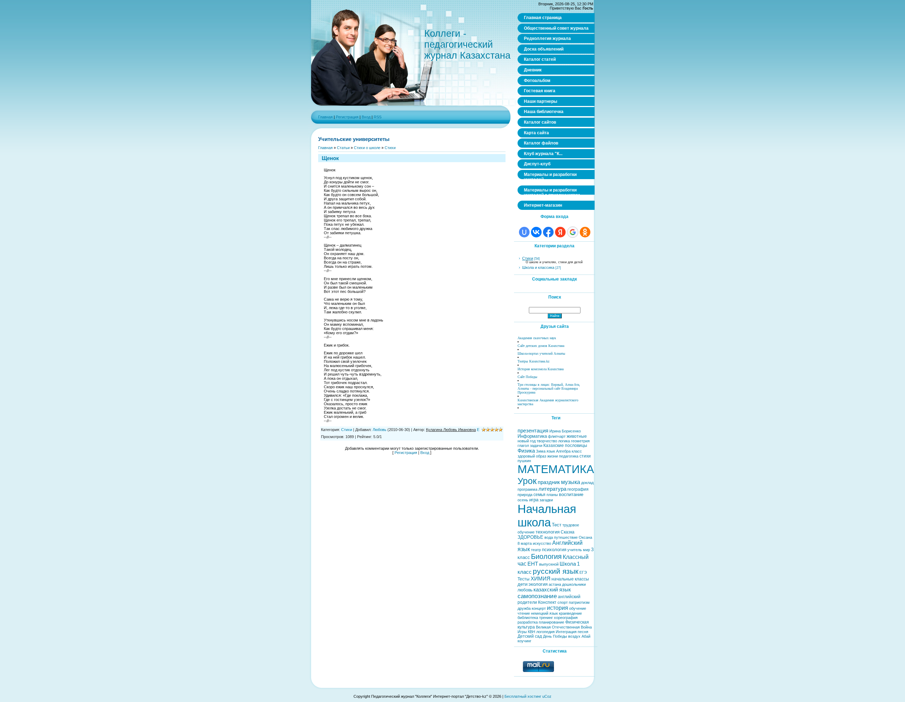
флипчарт (557, 436)
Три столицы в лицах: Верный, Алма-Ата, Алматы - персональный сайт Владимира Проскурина (549, 388)
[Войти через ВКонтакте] (536, 232)
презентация (533, 430)
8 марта (525, 543)
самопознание (537, 596)
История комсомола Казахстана (541, 369)
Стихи (390, 148)
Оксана (585, 537)
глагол (523, 445)
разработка (528, 622)
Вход (366, 117)
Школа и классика (538, 267)
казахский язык (552, 589)
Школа (568, 564)
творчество (547, 441)
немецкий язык (544, 613)
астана (555, 584)
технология (548, 532)
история (557, 608)
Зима (540, 451)
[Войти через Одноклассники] (585, 232)
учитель (574, 550)
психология (554, 549)
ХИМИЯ (540, 579)
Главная (325, 117)
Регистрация (347, 117)
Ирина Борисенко (565, 431)
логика (564, 441)
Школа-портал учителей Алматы (541, 353)
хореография (566, 617)
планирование (551, 622)
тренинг (546, 617)
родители (527, 602)
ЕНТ (532, 564)
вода (548, 537)
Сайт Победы (527, 377)
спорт (562, 602)
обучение (577, 608)
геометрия (580, 441)
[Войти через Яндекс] (560, 232)
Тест (556, 524)
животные (577, 436)
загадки (546, 500)
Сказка (567, 532)
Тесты (524, 579)
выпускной (549, 564)
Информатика (532, 436)
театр (536, 550)
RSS (377, 117)
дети (522, 584)
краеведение (570, 613)
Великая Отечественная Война (564, 627)
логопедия (545, 632)
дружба (524, 608)
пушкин (524, 461)
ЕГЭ (583, 572)
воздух (574, 636)
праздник (549, 482)
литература (552, 489)
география (578, 489)
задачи (536, 445)
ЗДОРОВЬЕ (530, 537)
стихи (585, 456)
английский (569, 596)
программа (527, 489)
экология (538, 584)
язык (551, 451)
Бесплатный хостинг (522, 696)
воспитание (571, 494)
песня (583, 632)
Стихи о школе (367, 148)
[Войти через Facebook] (548, 232)
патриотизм (579, 602)
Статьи (343, 148)
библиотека (528, 617)
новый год (527, 441)
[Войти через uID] (524, 232)
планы (552, 494)
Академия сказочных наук (537, 338)
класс (577, 451)
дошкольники (574, 584)
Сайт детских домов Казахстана (541, 346)
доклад (587, 482)
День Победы (555, 636)
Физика (526, 451)
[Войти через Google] (572, 232)
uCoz (546, 696)
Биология (546, 556)
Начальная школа (547, 515)
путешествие (566, 537)
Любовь (379, 429)
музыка (570, 482)
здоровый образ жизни (538, 456)
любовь (525, 590)
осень (523, 500)
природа (525, 494)
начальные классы (570, 579)
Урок (527, 481)
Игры (522, 632)
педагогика (568, 456)
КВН (531, 632)
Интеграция (566, 632)
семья (539, 494)
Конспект (547, 602)
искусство (542, 543)
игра (533, 499)
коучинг (524, 641)
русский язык (555, 571)
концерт (539, 608)
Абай (586, 636)
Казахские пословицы (565, 445)
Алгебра (563, 451)
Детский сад (530, 636)
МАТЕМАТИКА (556, 469)
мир (586, 550)
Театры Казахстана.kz (533, 361)
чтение (524, 613)
